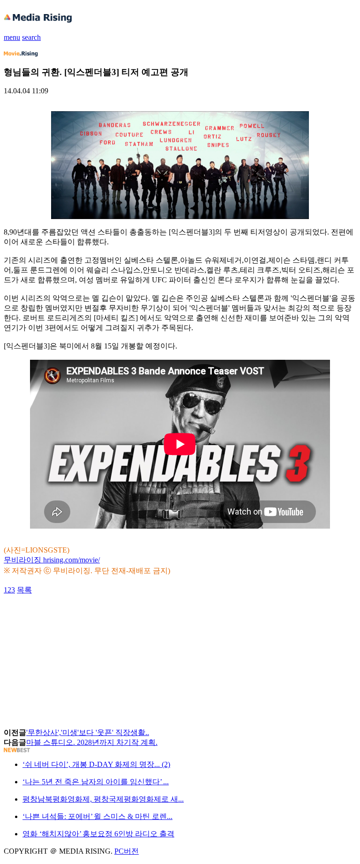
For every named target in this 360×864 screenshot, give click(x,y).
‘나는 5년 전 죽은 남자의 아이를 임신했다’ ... (95, 782)
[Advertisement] (79, 616)
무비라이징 (23, 560)
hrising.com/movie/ (71, 560)
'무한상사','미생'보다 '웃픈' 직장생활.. (87, 732)
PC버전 (126, 851)
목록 (24, 590)
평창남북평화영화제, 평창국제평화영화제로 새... (103, 799)
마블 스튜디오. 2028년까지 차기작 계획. (92, 742)
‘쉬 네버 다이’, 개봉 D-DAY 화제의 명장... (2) (96, 764)
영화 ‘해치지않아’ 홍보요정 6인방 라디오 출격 (98, 834)
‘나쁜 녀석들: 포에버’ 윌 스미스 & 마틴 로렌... (97, 816)
